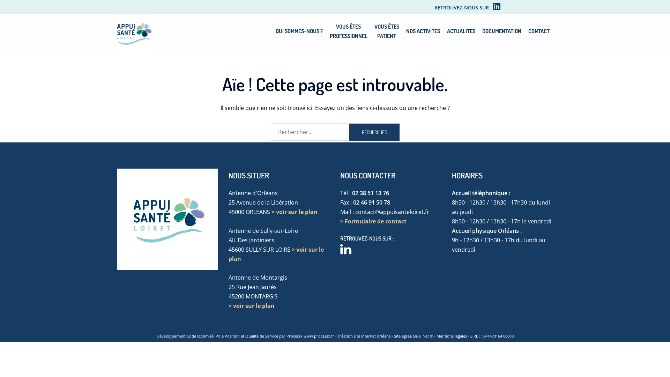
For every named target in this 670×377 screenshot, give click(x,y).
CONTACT (539, 31)
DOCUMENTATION (501, 31)
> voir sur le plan (294, 212)
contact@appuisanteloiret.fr (392, 212)
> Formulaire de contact (373, 221)
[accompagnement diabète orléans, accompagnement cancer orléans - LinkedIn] (496, 7)
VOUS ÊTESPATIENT (386, 31)
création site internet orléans (364, 336)
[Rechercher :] (309, 132)
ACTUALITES (461, 31)
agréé (407, 336)
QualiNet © (423, 336)
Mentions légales (452, 336)
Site (397, 336)
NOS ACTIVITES (423, 31)
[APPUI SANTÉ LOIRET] (134, 31)
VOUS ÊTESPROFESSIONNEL (348, 31)
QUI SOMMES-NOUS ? (299, 31)
